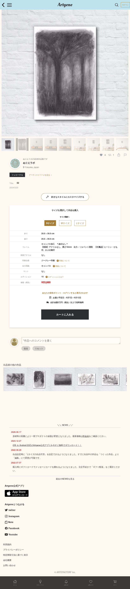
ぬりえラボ (29, 162)
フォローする (17, 174)
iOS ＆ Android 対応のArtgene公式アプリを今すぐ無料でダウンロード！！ (47, 445)
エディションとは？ (56, 276)
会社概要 (7, 560)
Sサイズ (50, 223)
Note (10, 522)
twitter (12, 510)
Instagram (14, 516)
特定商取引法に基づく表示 (15, 554)
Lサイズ (80, 223)
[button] (125, 73)
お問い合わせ (9, 565)
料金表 (86, 436)
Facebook (14, 528)
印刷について (64, 260)
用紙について (60, 266)
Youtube (13, 534)
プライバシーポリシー (13, 549)
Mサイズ (65, 223)
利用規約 (7, 544)
